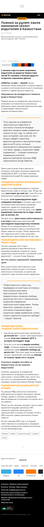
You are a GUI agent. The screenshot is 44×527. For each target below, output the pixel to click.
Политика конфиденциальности (13, 490)
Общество (5, 433)
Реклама (12, 487)
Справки (12, 433)
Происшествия (6, 466)
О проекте (5, 484)
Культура (34, 466)
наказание (35, 433)
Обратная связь (7, 502)
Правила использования (19, 484)
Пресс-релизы (21, 487)
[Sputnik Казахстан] (6, 16)
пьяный (4, 437)
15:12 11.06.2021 (6, 33)
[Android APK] (7, 508)
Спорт (41, 466)
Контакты (4, 487)
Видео (16, 466)
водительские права (24, 433)
